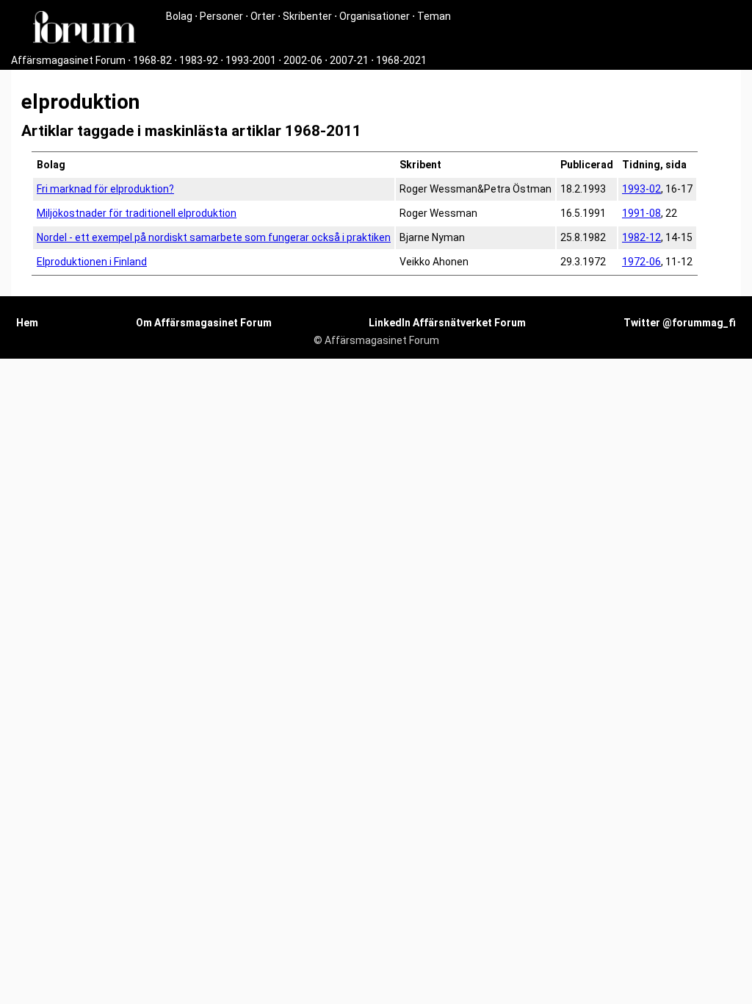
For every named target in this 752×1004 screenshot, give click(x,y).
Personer (221, 16)
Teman (434, 16)
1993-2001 (250, 60)
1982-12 (641, 237)
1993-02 (641, 189)
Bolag (179, 16)
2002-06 (302, 60)
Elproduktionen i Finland (92, 262)
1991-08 (641, 213)
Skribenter (307, 16)
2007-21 (349, 60)
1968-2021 (401, 60)
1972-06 (641, 262)
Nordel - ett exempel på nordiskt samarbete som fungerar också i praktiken (214, 237)
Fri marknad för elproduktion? (105, 189)
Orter (262, 16)
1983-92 (198, 60)
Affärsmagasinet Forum (68, 60)
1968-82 (152, 60)
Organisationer (374, 16)
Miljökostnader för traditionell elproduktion (136, 213)
